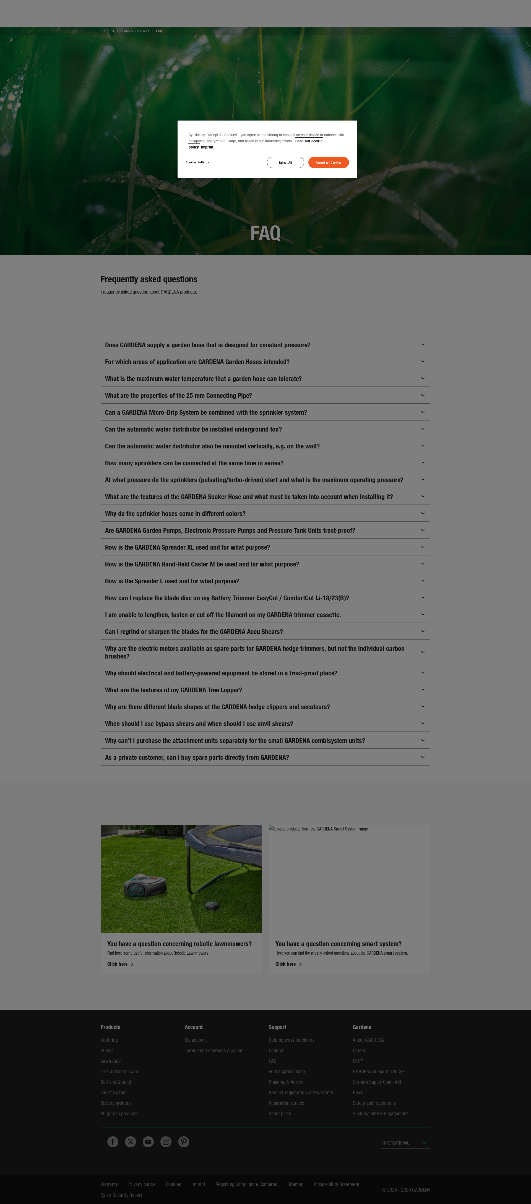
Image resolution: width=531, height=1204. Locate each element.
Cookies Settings (197, 162)
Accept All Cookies (329, 162)
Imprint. (207, 147)
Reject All (285, 162)
